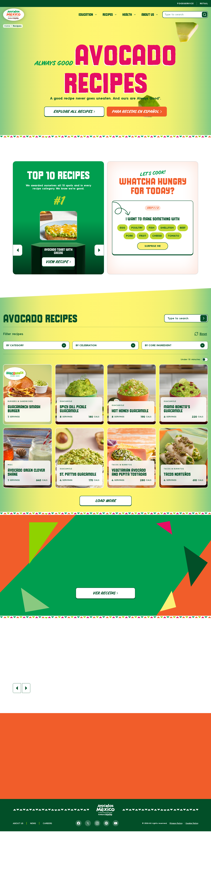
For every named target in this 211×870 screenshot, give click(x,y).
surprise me (153, 246)
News (33, 823)
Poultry (137, 227)
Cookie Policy (192, 823)
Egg (122, 227)
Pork (129, 235)
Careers (47, 823)
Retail (204, 3)
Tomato (173, 235)
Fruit (142, 235)
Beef (183, 227)
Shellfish (167, 227)
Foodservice (185, 3)
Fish (151, 227)
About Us (18, 823)
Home (7, 26)
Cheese (157, 235)
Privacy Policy (176, 823)
